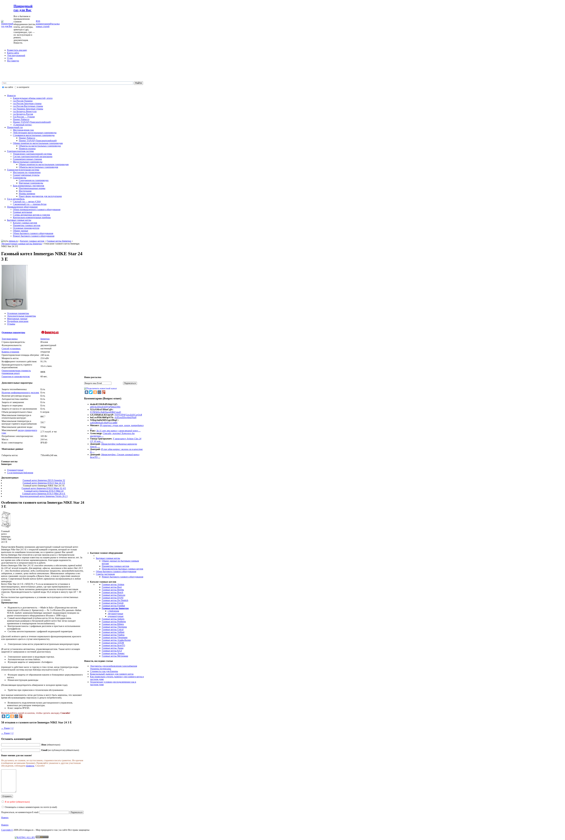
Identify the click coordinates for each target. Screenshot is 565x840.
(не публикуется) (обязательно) (60, 750)
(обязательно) (50, 744)
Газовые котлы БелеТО (113, 645)
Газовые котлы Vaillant (113, 632)
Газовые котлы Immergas (59, 241)
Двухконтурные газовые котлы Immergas (21, 243)
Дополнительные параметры (21, 316)
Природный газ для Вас (23, 8)
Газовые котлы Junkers (113, 619)
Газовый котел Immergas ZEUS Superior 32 (44, 480)
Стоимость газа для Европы (104, 671)
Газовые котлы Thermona (114, 627)
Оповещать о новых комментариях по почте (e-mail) (31, 807)
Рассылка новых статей (48, 25)
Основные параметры (18, 313)
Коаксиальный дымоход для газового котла (111, 674)
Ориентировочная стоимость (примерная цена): (16, 371)
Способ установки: (11, 348)
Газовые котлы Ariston (113, 584)
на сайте (9, 87)
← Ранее (5, 728)
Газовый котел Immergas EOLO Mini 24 (43, 491)
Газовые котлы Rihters (113, 624)
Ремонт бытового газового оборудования (122, 577)
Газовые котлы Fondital (113, 605)
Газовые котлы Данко (112, 648)
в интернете (23, 87)
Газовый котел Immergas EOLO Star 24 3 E (44, 483)
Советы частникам (105, 574)
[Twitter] (8, 716)
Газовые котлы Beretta (113, 589)
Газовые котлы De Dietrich (115, 600)
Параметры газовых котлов (115, 566)
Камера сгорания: (10, 351)
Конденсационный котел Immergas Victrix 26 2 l (44, 496)
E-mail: (35, 812)
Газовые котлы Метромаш (115, 656)
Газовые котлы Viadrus (113, 635)
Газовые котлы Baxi (112, 587)
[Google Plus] (20, 716)
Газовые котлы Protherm (114, 621)
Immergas (45, 339)
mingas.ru (13, 241)
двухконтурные (115, 613)
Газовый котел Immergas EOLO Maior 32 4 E (44, 488)
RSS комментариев (43, 22)
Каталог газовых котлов (32, 241)
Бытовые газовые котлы (108, 558)
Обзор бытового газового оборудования (116, 571)
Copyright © (7, 830)
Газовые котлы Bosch (112, 592)
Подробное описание (17, 321)
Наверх (5, 817)
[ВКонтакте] (3, 716)
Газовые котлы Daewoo (113, 595)
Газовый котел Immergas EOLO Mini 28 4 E (43, 493)
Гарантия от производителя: (16, 376)
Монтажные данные (17, 318)
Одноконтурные (15, 470)
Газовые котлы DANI (112, 597)
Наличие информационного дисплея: (20, 392)
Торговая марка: (10, 339)
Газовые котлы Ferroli (112, 603)
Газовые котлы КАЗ (112, 650)
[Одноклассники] (12, 716)
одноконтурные (115, 616)
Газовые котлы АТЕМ (113, 642)
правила (30, 765)
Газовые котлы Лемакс (113, 653)
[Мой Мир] (16, 716)
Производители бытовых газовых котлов (122, 569)
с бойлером (113, 611)
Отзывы (11, 324)
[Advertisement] (72, 73)
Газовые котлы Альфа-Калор (116, 640)
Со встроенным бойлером (20, 472)
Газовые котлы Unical (112, 629)
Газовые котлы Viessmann (114, 637)
